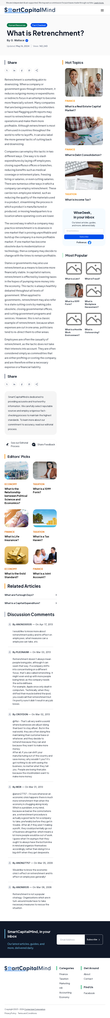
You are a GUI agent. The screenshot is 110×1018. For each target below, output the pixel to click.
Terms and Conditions (27, 1013)
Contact (88, 978)
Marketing (64, 983)
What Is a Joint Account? (42, 575)
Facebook (89, 993)
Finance (10, 531)
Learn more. (99, 3)
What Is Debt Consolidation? (83, 154)
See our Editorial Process (19, 444)
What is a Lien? (72, 278)
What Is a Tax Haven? (41, 538)
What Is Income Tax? (78, 199)
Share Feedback (46, 444)
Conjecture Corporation (34, 1009)
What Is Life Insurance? (12, 538)
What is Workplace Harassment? (92, 304)
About (87, 974)
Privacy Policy (10, 1013)
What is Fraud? (92, 278)
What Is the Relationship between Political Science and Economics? (16, 496)
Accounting (65, 992)
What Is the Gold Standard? (15, 575)
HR (61, 987)
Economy (11, 484)
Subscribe (84, 237)
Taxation (38, 484)
